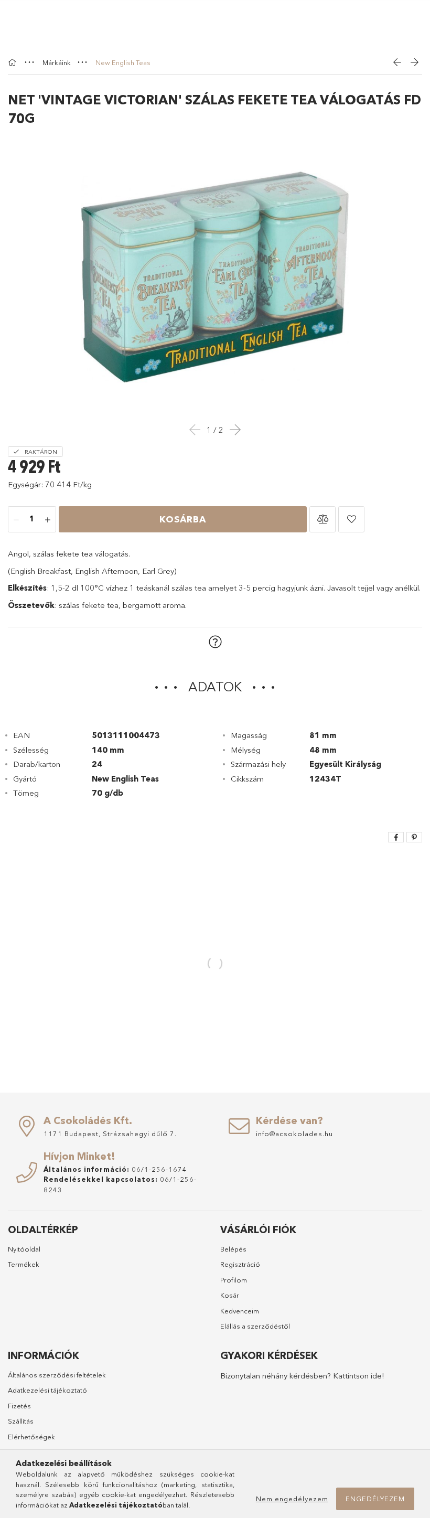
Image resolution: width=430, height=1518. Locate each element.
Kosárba (182, 519)
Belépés (233, 1249)
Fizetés (19, 1406)
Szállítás (21, 1421)
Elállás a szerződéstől (255, 1326)
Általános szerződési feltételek (57, 1375)
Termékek (23, 1264)
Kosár (229, 1295)
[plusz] (48, 520)
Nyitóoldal (24, 1249)
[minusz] (16, 520)
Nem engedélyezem (292, 1498)
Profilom (233, 1280)
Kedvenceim (239, 1311)
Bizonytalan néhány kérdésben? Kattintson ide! (302, 1376)
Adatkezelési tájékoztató (47, 1390)
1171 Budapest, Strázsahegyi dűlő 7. (110, 1133)
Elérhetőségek (31, 1437)
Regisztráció (240, 1264)
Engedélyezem (375, 1498)
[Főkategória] (13, 62)
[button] (322, 519)
